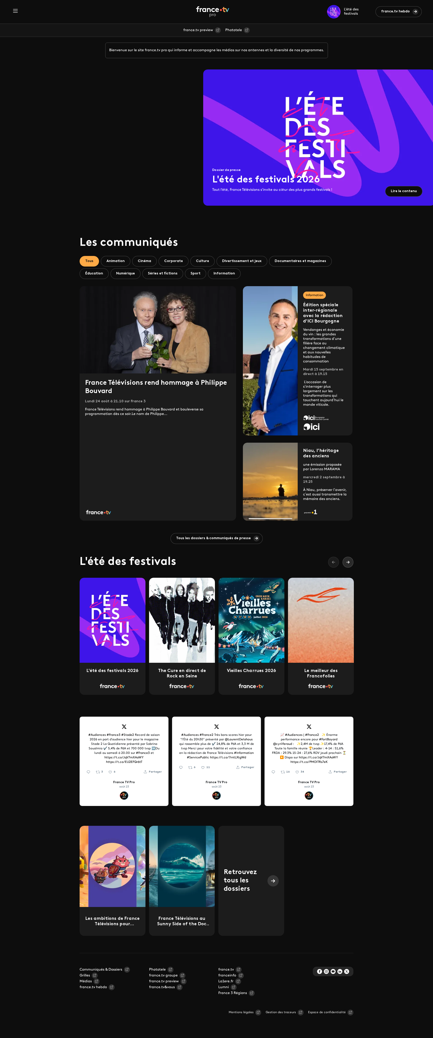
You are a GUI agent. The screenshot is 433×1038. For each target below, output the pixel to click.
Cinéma (144, 261)
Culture (202, 261)
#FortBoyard (328, 739)
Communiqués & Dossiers (101, 969)
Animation (115, 261)
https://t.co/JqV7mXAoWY (124, 757)
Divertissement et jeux (242, 261)
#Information (244, 753)
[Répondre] (88, 772)
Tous (89, 261)
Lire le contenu (404, 191)
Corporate (173, 261)
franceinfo (227, 975)
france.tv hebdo (395, 11)
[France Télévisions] (212, 11)
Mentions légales (241, 1012)
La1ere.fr (225, 981)
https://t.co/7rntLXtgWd (228, 757)
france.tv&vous (162, 987)
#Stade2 (127, 735)
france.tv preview (198, 30)
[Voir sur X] (124, 728)
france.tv (226, 969)
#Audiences (97, 735)
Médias (86, 981)
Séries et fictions (162, 273)
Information (224, 273)
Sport (195, 273)
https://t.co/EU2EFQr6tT (124, 762)
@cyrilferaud (282, 744)
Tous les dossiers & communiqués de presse (213, 538)
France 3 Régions (232, 993)
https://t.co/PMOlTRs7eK (309, 762)
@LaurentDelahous (239, 739)
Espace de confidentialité (327, 1012)
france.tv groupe (163, 975)
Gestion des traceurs (281, 1012)
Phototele (233, 30)
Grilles (85, 975)
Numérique (125, 273)
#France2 (206, 735)
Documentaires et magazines (300, 261)
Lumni (223, 987)
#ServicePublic (198, 757)
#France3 (113, 735)
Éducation (94, 273)
